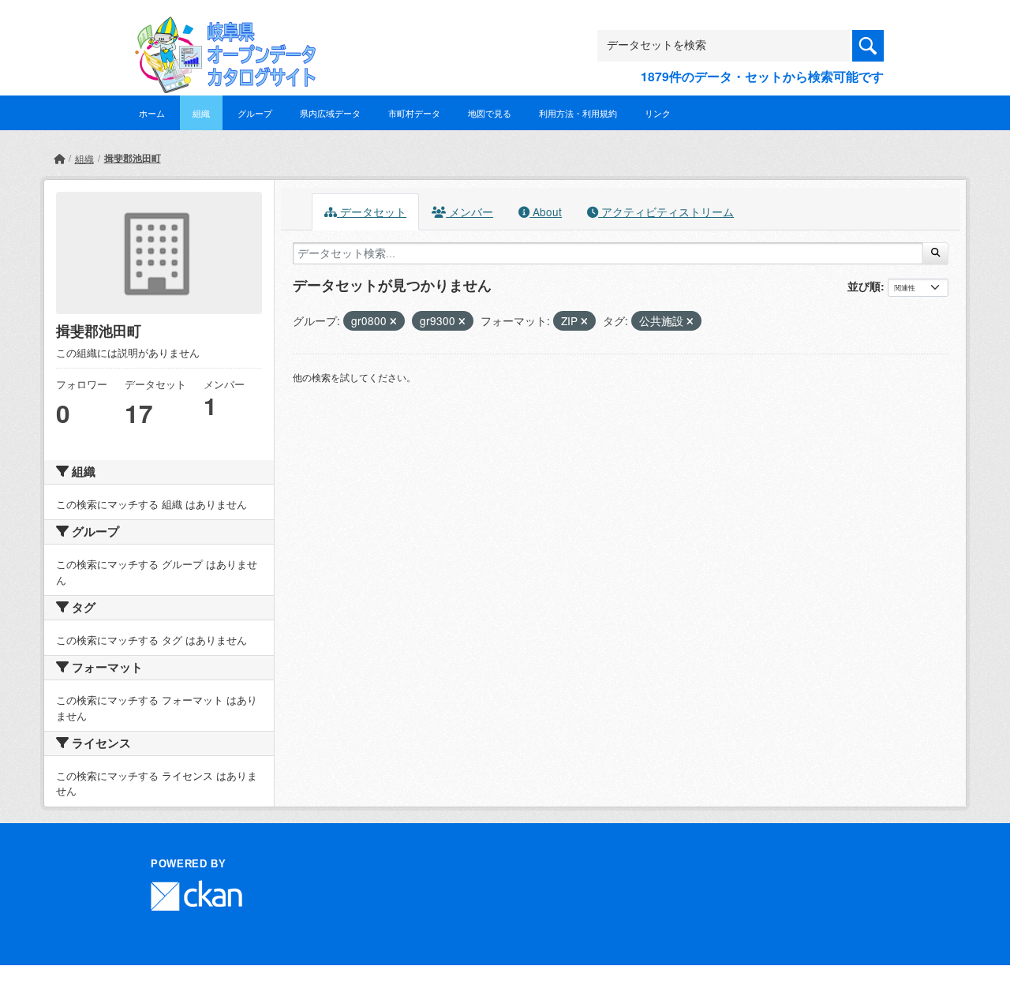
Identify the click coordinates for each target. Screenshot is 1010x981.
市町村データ (414, 113)
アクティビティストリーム (666, 211)
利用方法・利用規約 (578, 113)
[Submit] (935, 253)
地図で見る (489, 113)
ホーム (152, 113)
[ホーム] (59, 158)
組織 (201, 113)
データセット (371, 211)
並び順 (864, 286)
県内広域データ (330, 113)
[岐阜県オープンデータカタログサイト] (221, 28)
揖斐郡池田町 (132, 158)
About (545, 211)
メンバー (469, 211)
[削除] (393, 321)
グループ (255, 113)
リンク (658, 113)
